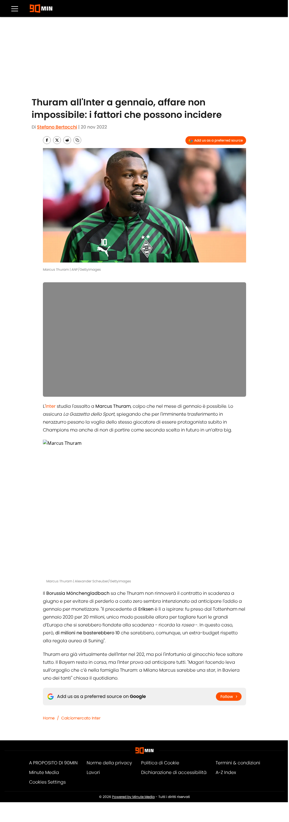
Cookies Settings (47, 782)
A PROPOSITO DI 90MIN (53, 763)
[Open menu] (14, 8)
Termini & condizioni (238, 763)
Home (49, 718)
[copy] (77, 140)
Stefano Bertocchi (57, 127)
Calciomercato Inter (80, 718)
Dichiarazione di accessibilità (174, 772)
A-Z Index (226, 772)
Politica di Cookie (160, 763)
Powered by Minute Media (133, 796)
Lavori (93, 772)
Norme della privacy (109, 763)
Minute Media (44, 772)
